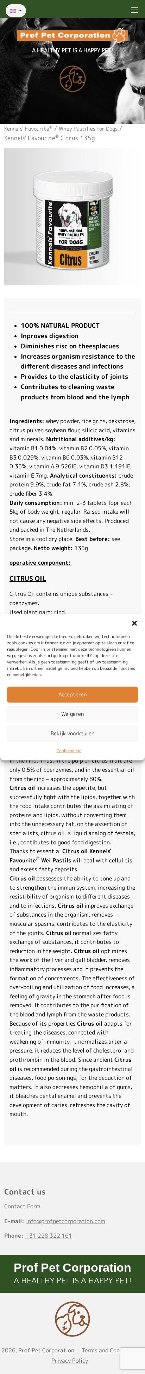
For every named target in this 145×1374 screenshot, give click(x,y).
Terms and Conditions (110, 1350)
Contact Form (22, 1206)
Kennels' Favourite (28, 128)
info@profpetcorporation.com (65, 1221)
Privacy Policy (69, 1360)
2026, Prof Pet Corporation (37, 1350)
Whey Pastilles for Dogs (88, 128)
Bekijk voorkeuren (72, 733)
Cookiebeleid (69, 750)
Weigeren (72, 714)
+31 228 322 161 (48, 1235)
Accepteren (72, 694)
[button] (134, 622)
